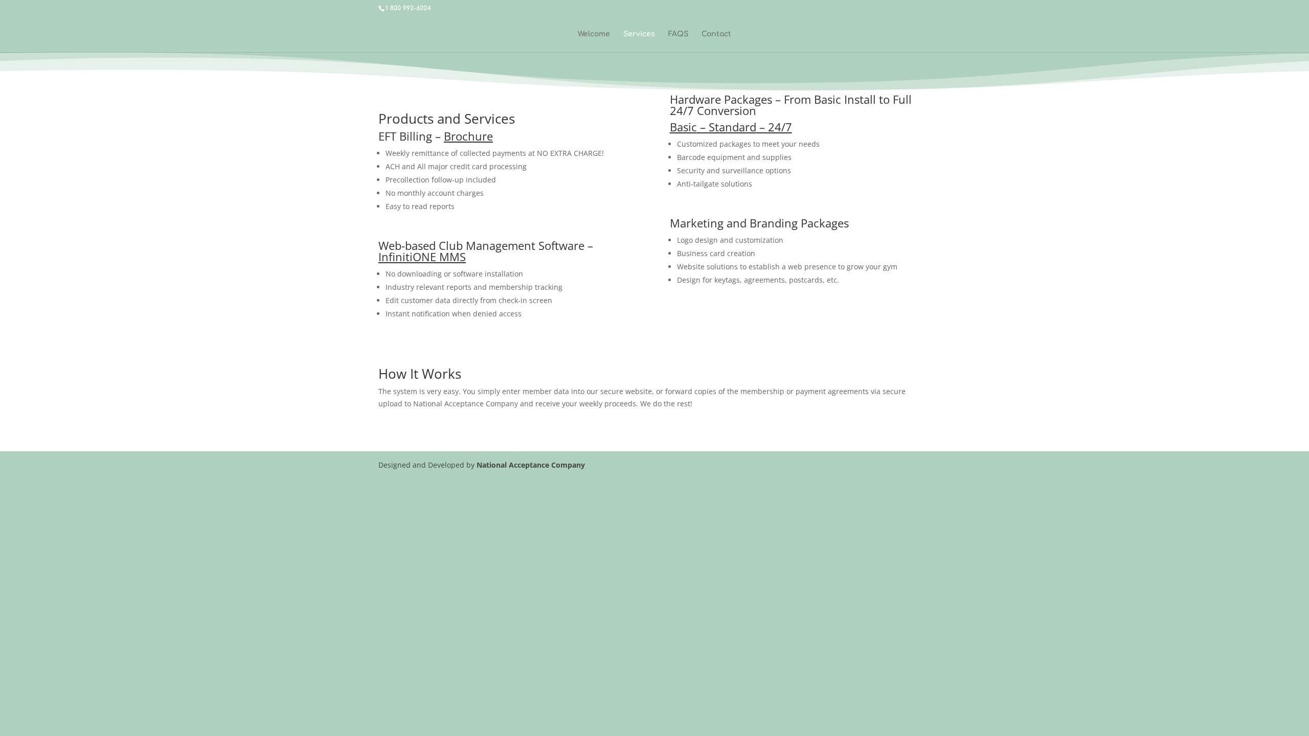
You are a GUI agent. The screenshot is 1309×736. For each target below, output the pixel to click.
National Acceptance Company (531, 465)
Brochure (468, 136)
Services (639, 34)
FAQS (678, 34)
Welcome (594, 34)
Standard (732, 126)
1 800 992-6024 (408, 8)
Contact (716, 34)
